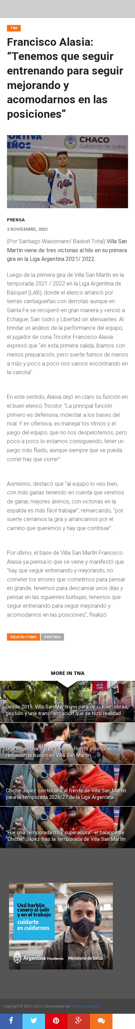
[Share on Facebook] (11, 1021)
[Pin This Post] (56, 1021)
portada (52, 637)
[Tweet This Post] (33, 1021)
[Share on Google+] (79, 1021)
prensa (16, 219)
